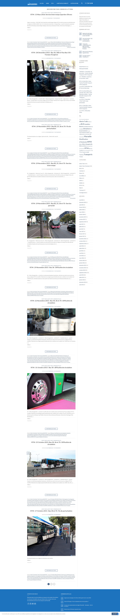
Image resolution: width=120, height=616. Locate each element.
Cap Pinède (63, 154)
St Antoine (56, 158)
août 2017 (81, 224)
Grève (80, 132)
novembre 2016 (82, 238)
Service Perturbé (51, 158)
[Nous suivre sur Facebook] (85, 3)
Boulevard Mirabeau (63, 43)
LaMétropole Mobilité (62, 3)
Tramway (81, 154)
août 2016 (81, 246)
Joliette (69, 44)
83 (88, 119)
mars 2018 (81, 212)
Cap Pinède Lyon (34, 44)
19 (79, 119)
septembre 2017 (82, 221)
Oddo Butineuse (50, 362)
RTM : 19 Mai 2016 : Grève (84, 111)
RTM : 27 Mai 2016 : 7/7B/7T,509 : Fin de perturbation (84, 101)
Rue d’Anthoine (38, 47)
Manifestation (81, 136)
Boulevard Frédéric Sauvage (35, 358)
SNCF (89, 150)
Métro (80, 144)
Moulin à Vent (42, 362)
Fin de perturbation (64, 155)
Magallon (61, 360)
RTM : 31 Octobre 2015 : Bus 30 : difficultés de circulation (51, 367)
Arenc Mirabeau (66, 42)
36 (56, 42)
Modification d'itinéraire (50, 46)
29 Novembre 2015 (55, 152)
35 (55, 42)
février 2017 (82, 233)
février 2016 (82, 260)
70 (59, 152)
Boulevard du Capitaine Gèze (57, 357)
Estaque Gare (60, 44)
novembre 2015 (82, 267)
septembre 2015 (82, 272)
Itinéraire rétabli (60, 577)
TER (81, 152)
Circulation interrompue (44, 155)
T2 (92, 150)
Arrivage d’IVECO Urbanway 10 (86, 56)
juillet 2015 (81, 277)
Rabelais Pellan (52, 121)
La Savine (67, 359)
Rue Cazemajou (67, 46)
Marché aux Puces (51, 156)
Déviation (55, 44)
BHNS (32, 154)
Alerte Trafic (44, 12)
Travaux (68, 121)
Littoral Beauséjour (67, 195)
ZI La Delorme (45, 436)
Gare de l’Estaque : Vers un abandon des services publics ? (87, 40)
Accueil (42, 3)
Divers (80, 173)
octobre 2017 (82, 219)
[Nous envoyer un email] (90, 3)
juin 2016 (81, 250)
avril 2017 (81, 229)
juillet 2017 (81, 226)
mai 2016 (81, 253)
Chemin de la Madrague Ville (42, 44)
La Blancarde (81, 134)
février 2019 (82, 207)
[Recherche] (82, 3)
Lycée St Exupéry (45, 156)
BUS (58, 12)
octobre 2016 (82, 241)
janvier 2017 (82, 236)
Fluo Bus (68, 119)
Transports (43, 47)
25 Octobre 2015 (53, 499)
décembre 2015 (82, 265)
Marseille (37, 46)
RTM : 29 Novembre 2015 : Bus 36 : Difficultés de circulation (51, 267)
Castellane (86, 126)
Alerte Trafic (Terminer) (52, 12)
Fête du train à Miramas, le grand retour (87, 52)
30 (57, 355)
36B (58, 42)
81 (87, 119)
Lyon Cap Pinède (57, 360)
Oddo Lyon (55, 362)
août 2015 (81, 275)
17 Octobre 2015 (53, 574)
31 (81, 119)
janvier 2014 (82, 279)
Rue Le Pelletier (60, 121)
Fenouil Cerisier (64, 119)
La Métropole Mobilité (83, 67)
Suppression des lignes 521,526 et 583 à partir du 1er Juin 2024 (87, 34)
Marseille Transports (62, 156)
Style (80, 187)
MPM (55, 46)
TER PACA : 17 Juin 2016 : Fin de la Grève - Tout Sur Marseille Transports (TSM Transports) (86, 73)
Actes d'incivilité (63, 152)
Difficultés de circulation (56, 155)
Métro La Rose (82, 146)
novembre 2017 (82, 216)
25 (50, 152)
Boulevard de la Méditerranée (47, 43)
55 (85, 119)
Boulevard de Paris (56, 43)
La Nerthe (69, 155)
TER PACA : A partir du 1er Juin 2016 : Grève (85, 77)
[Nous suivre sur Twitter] (88, 3)
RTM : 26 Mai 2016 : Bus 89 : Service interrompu (85, 87)
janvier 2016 (82, 262)
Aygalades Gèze (32, 434)
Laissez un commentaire (71, 47)
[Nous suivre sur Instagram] (87, 3)
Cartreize (81, 170)
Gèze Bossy (60, 359)
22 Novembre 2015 (53, 355)
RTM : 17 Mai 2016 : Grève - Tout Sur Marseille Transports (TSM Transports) (85, 107)
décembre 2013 (82, 282)
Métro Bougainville (42, 46)
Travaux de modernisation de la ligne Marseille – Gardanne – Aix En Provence (86, 46)
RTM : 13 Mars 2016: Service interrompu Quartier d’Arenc (51, 14)
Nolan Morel (82, 66)
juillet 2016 (81, 248)
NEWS (47, 3)
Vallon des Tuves (65, 158)
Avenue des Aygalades (63, 433)
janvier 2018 (82, 214)
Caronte (39, 119)
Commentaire (73, 198)
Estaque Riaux (64, 44)
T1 (90, 150)
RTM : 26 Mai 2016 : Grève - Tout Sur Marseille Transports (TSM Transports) (85, 83)
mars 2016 (81, 258)
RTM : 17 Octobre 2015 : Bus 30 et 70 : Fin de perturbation (51, 511)
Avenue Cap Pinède (55, 433)
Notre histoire (74, 3)
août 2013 (81, 284)
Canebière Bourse (35, 119)
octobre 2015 (82, 270)
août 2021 (81, 204)
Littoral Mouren (39, 156)
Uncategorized (82, 192)
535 (53, 118)
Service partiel (85, 150)
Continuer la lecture (51, 37)
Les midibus (81, 175)
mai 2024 (81, 200)
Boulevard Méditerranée (48, 154)
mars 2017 (81, 231)
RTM (52, 3)
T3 (79, 152)
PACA (83, 148)
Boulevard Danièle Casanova (35, 357)
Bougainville (32, 43)
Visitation (40, 436)
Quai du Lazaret (59, 46)
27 (80, 119)
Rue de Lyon (33, 47)
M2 (90, 134)
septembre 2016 (82, 243)
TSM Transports (56, 18)
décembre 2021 (82, 202)
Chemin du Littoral (50, 44)
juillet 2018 (81, 209)
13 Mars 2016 (52, 42)
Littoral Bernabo (32, 46)
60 (86, 119)
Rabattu (58, 362)
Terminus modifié (85, 152)
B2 (29, 154)
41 (82, 119)
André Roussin (61, 118)
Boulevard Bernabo (38, 43)
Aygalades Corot (67, 499)
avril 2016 (81, 255)
